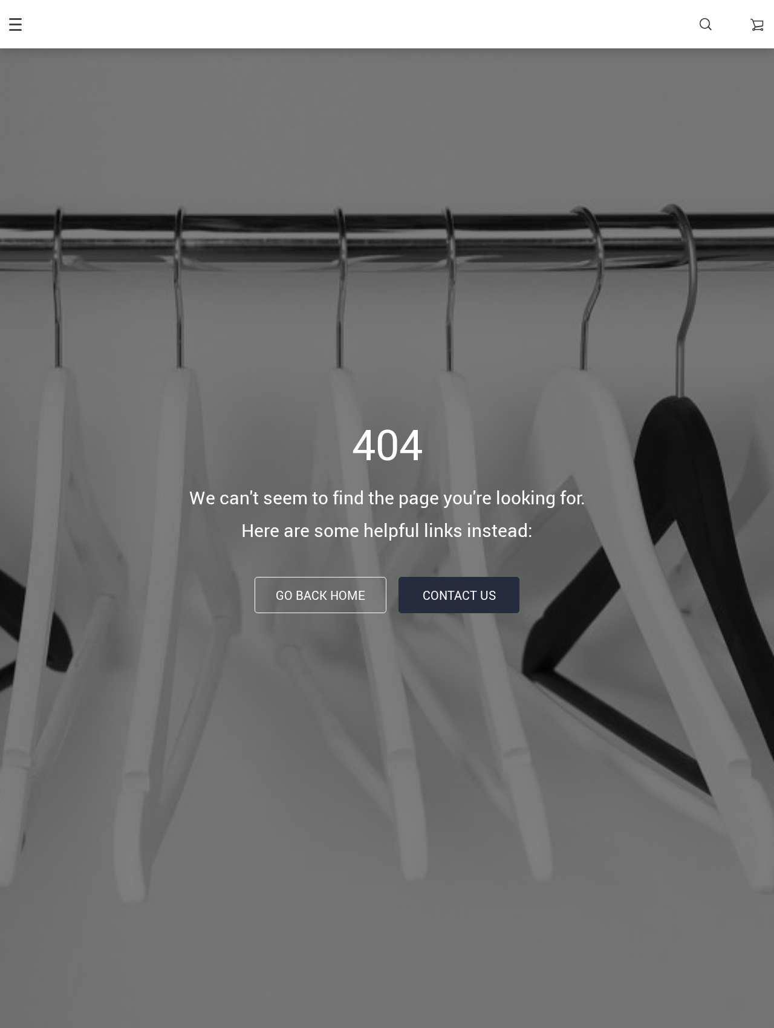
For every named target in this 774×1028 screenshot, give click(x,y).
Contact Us (459, 595)
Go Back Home (320, 595)
